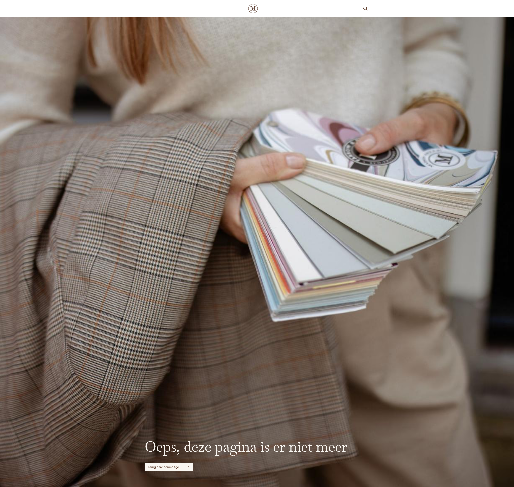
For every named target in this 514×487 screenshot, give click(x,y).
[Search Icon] (365, 9)
